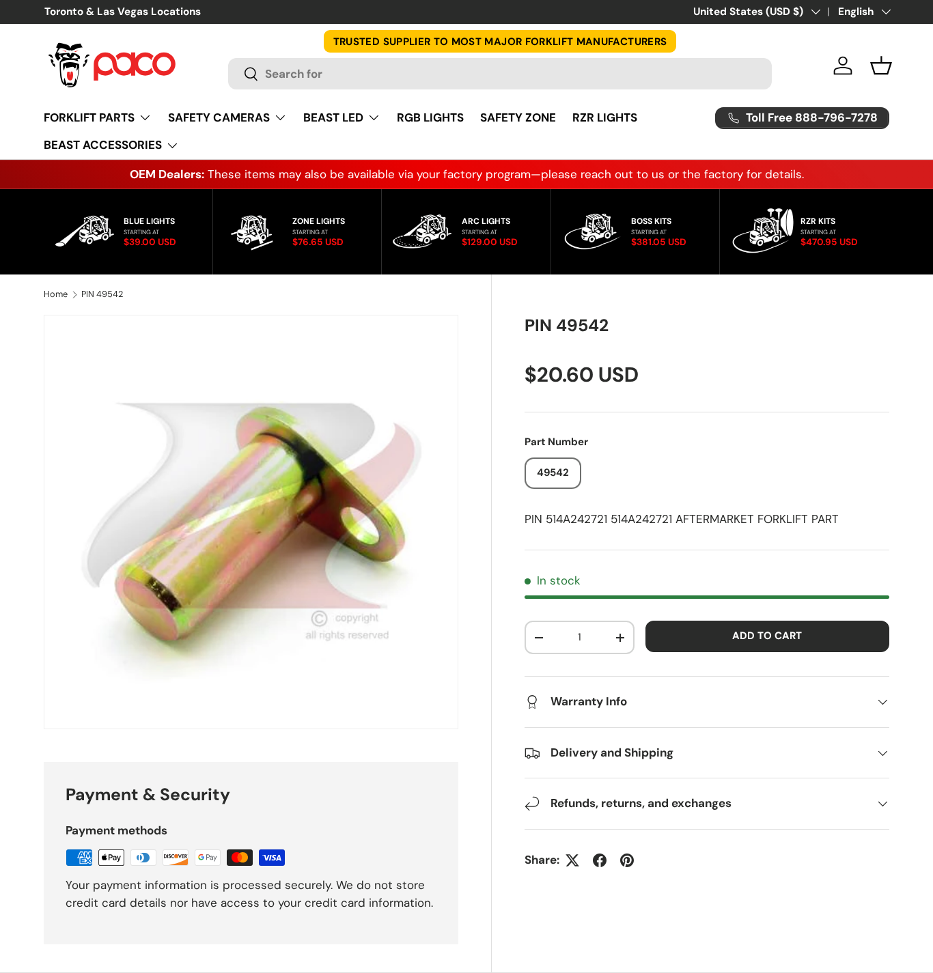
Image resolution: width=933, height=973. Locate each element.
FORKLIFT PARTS (89, 117)
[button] (881, 66)
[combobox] (499, 73)
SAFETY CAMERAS (219, 117)
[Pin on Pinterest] (627, 860)
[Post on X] (572, 860)
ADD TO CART (767, 636)
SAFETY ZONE (518, 117)
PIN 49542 (102, 294)
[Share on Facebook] (599, 860)
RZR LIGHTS (604, 117)
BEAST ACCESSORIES (103, 144)
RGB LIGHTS (430, 117)
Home (56, 294)
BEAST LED (333, 117)
